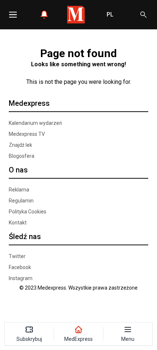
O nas (18, 169)
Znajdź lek (20, 145)
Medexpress (29, 103)
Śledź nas (25, 236)
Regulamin (21, 201)
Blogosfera (21, 156)
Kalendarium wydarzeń (35, 123)
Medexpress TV (27, 134)
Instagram (20, 278)
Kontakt (18, 223)
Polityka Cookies (27, 212)
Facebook (20, 267)
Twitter (17, 256)
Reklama (19, 190)
